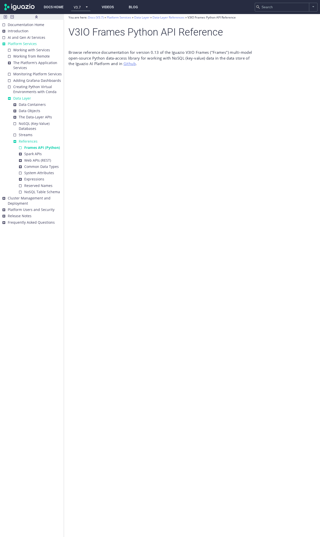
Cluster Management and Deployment (29, 200)
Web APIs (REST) (37, 160)
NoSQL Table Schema (42, 191)
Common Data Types (41, 166)
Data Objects (29, 110)
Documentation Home (26, 24)
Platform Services (22, 43)
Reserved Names (38, 185)
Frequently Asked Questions (31, 222)
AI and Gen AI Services (26, 37)
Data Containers (32, 104)
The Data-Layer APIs (35, 117)
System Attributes (39, 172)
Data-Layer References (168, 17)
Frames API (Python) (42, 147)
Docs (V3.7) (96, 17)
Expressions (34, 179)
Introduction (18, 31)
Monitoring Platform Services (37, 74)
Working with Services (31, 50)
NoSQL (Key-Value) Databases (34, 126)
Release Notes (20, 215)
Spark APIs (33, 153)
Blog (133, 7)
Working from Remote (31, 56)
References (28, 141)
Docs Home (54, 7)
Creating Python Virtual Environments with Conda (34, 89)
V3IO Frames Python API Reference (212, 17)
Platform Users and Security (31, 209)
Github (130, 63)
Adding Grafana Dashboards (37, 80)
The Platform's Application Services (35, 65)
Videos (108, 7)
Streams (25, 134)
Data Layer (22, 98)
